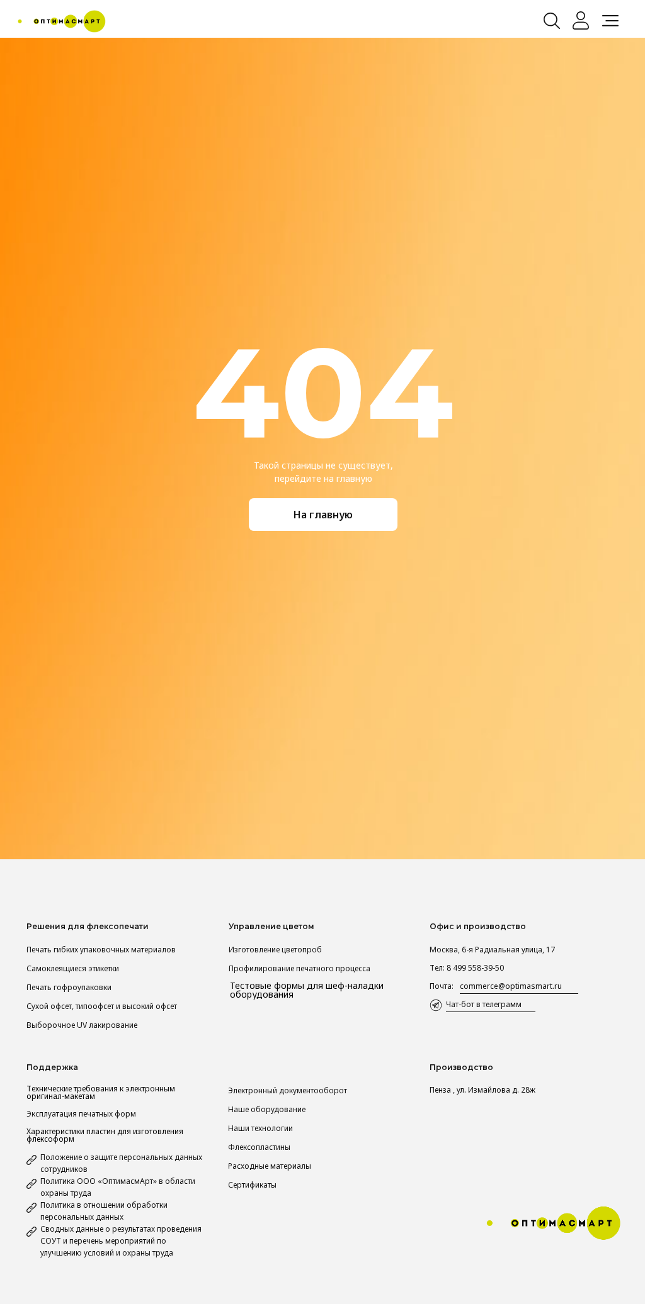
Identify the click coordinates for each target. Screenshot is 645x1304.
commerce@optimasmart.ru (511, 986)
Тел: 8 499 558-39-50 (467, 967)
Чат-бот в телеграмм (484, 1004)
